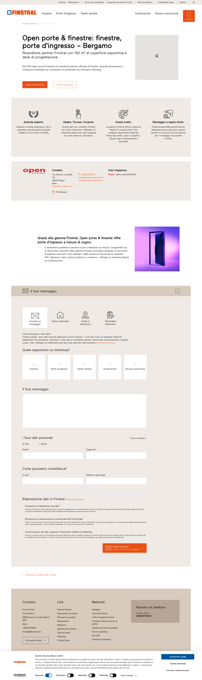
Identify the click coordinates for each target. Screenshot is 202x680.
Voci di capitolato (100, 632)
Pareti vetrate (89, 13)
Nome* (25, 449)
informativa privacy (105, 342)
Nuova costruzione (166, 13)
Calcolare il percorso (62, 186)
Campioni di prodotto (101, 639)
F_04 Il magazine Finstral (103, 617)
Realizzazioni (73, 2)
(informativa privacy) (74, 499)
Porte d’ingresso (66, 13)
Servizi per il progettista (94, 2)
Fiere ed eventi (63, 632)
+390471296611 (29, 628)
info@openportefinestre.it (91, 177)
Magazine (61, 625)
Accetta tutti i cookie (178, 657)
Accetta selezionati (178, 664)
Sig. (27, 443)
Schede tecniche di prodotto (105, 628)
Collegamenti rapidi (166, 2)
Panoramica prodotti (66, 617)
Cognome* (91, 449)
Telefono (95, 475)
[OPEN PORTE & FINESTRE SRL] (35, 171)
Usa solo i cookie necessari (178, 670)
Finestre (46, 13)
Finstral (25, 24)
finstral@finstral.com (31, 632)
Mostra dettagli (127, 675)
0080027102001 (144, 616)
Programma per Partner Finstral (119, 2)
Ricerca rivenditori (145, 2)
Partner (33, 24)
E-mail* (25, 475)
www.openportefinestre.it (91, 180)
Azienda (62, 2)
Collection (61, 636)
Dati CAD (96, 635)
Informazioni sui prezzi (67, 613)
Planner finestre (64, 609)
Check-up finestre (99, 613)
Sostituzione (143, 13)
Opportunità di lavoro (66, 629)
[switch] (70, 675)
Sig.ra (44, 443)
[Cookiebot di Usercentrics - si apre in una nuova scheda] (20, 675)
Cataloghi (96, 609)
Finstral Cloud (63, 640)
